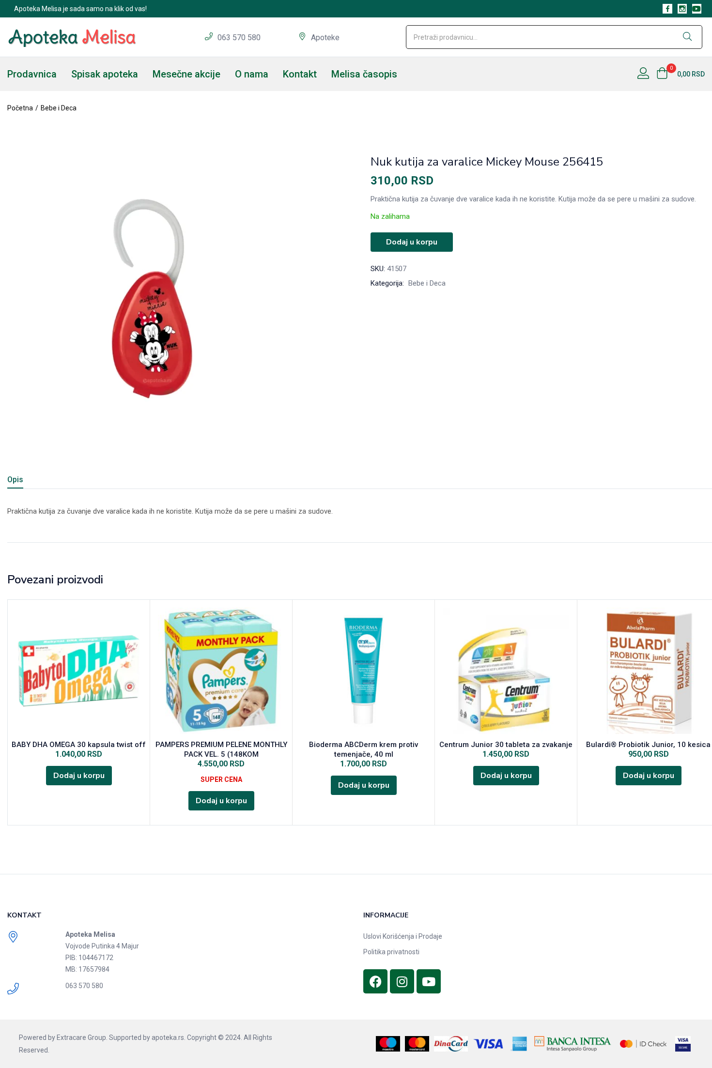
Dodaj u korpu (411, 242)
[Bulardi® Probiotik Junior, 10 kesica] (648, 671)
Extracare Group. (82, 1037)
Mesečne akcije (186, 74)
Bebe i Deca (59, 108)
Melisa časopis (364, 74)
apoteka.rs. (169, 1037)
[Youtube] (696, 8)
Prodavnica (32, 74)
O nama (251, 74)
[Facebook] (375, 981)
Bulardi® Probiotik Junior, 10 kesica (648, 744)
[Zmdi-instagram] (682, 8)
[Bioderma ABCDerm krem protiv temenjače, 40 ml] (363, 671)
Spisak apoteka (104, 74)
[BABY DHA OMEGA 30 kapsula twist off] (78, 671)
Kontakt (300, 74)
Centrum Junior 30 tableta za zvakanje (506, 744)
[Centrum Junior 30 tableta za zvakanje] (506, 671)
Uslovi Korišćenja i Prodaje (402, 936)
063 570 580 (240, 37)
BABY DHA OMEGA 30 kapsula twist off (79, 744)
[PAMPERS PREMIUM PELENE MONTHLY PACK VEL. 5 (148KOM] (221, 671)
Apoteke (325, 37)
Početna (20, 108)
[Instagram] (402, 981)
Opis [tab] (15, 479)
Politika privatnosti (391, 952)
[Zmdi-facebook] (667, 8)
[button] (680, 74)
